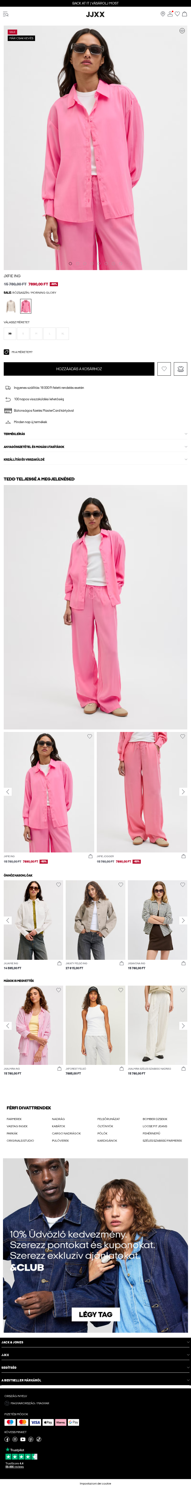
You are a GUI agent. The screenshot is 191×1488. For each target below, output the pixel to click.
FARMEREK (14, 1119)
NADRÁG (58, 1119)
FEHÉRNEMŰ (151, 1133)
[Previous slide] (8, 792)
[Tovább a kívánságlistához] (177, 15)
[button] (10, 333)
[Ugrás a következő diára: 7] (113, 263)
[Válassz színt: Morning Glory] (25, 306)
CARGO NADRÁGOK (66, 1133)
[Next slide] (183, 792)
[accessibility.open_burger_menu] (5, 14)
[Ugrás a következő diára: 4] (92, 263)
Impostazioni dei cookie (95, 1483)
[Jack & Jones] (95, 16)
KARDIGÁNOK (107, 1140)
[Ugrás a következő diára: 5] (98, 263)
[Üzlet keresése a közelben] (162, 15)
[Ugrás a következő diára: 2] (77, 263)
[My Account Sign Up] (95, 1245)
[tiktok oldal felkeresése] (38, 1441)
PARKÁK (12, 1133)
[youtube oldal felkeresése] (22, 1441)
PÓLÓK (102, 1133)
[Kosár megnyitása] (184, 14)
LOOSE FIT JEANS (155, 1126)
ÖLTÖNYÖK (105, 1126)
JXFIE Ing (12, 276)
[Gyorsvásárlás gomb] (90, 856)
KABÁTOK (58, 1126)
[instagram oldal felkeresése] (14, 1441)
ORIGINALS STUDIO (20, 1140)
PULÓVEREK (60, 1140)
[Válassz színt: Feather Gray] (10, 306)
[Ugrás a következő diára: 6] (106, 263)
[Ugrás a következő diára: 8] (120, 263)
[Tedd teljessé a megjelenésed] (182, 30)
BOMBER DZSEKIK (155, 1119)
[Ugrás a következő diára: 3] (84, 263)
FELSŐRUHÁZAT (108, 1119)
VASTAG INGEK (17, 1126)
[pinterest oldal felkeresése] (30, 1441)
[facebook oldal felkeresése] (6, 1441)
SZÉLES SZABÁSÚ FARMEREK (162, 1140)
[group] (49, 800)
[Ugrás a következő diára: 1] (70, 263)
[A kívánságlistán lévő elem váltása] (164, 369)
